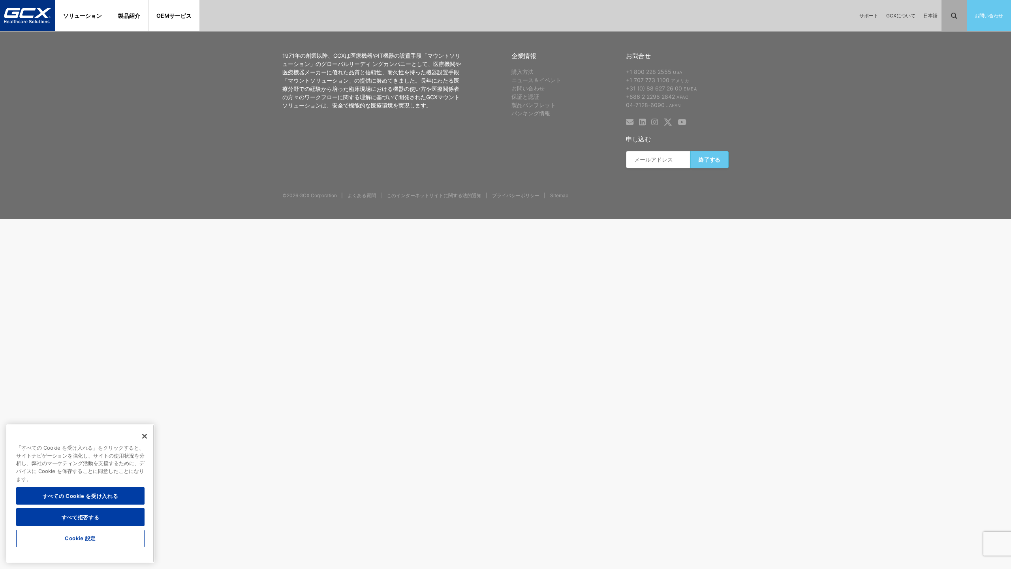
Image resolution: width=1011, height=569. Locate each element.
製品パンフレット (533, 105)
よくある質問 (362, 195)
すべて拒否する (81, 516)
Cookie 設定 (80, 538)
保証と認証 (525, 96)
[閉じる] (144, 436)
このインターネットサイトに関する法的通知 (434, 195)
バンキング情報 (530, 113)
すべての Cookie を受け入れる (80, 495)
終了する (709, 159)
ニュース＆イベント (536, 80)
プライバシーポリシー (515, 195)
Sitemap (559, 195)
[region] (80, 493)
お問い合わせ (528, 88)
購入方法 (522, 71)
